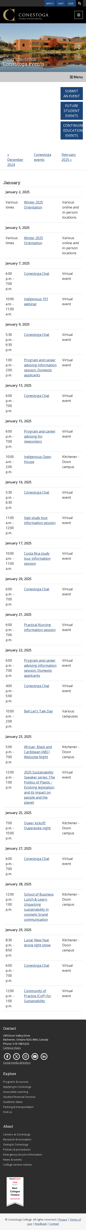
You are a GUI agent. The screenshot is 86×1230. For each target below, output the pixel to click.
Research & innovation (17, 1139)
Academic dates (13, 1102)
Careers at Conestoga (16, 1134)
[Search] (79, 3)
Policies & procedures (17, 1149)
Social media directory (16, 1062)
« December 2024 (15, 159)
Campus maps (12, 1048)
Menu (78, 77)
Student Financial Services (19, 1097)
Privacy (62, 1219)
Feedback (41, 1224)
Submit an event (71, 93)
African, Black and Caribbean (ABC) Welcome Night (38, 752)
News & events (12, 1159)
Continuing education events (73, 130)
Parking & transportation (18, 1107)
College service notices (17, 1164)
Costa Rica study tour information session (37, 558)
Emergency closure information (22, 1154)
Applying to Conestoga (17, 1087)
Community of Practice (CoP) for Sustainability (37, 996)
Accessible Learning (15, 1092)
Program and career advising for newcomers (40, 436)
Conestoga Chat (36, 273)
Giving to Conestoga (15, 1144)
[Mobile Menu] (79, 15)
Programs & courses (16, 1082)
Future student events (72, 110)
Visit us (7, 1112)
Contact (54, 1224)
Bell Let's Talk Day (38, 711)
